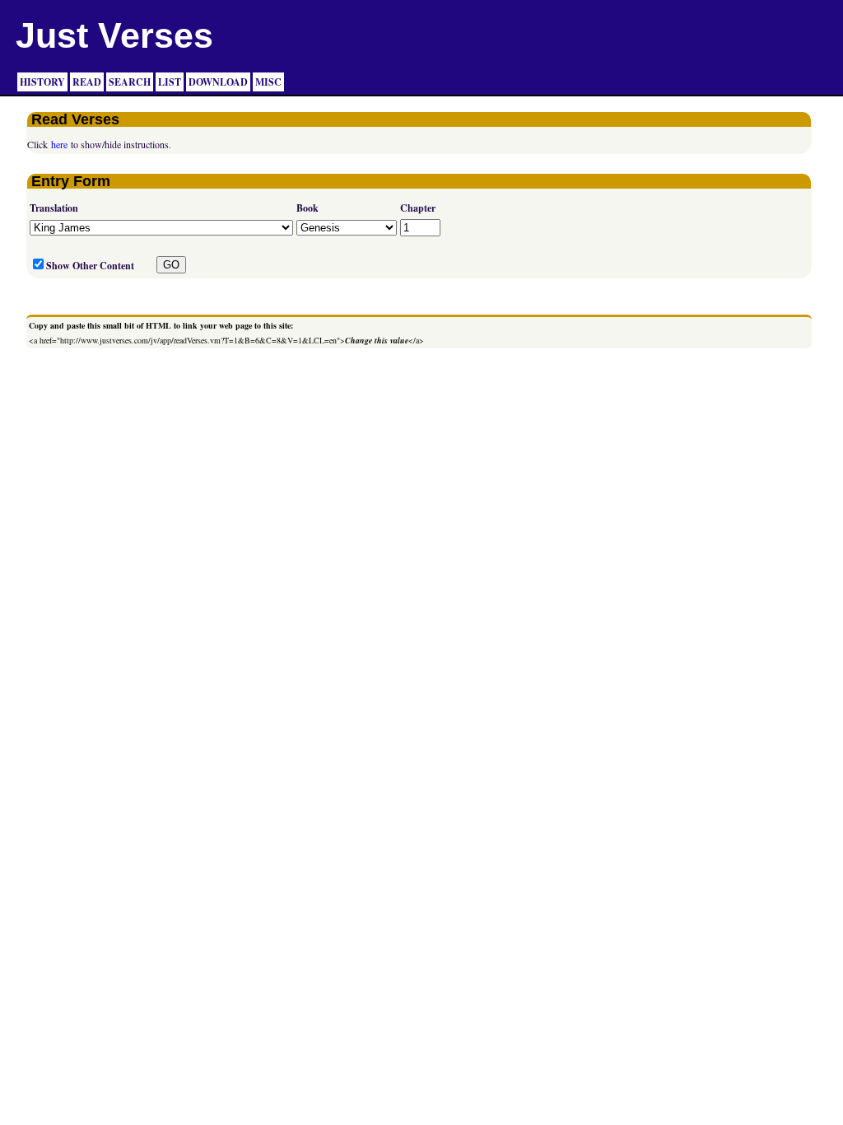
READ (86, 82)
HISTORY (42, 82)
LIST (169, 82)
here (59, 144)
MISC (268, 82)
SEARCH (130, 82)
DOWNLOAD (218, 82)
